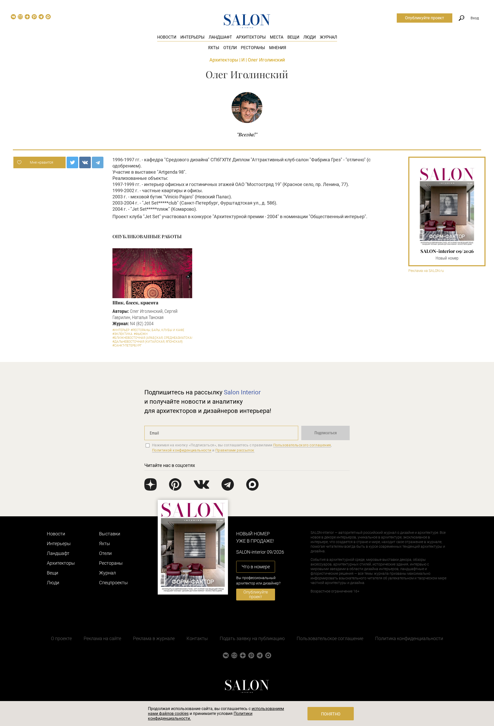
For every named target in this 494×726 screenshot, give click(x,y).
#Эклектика (122, 333)
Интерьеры (192, 37)
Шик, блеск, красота (135, 302)
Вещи (293, 37)
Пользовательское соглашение (330, 638)
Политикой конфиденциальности (181, 450)
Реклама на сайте (102, 638)
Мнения (277, 47)
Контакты (197, 638)
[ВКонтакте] (85, 162)
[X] (72, 162)
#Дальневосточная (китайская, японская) (147, 341)
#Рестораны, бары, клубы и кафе (157, 330)
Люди (309, 37)
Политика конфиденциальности (409, 638)
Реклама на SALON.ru (426, 271)
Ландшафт (220, 37)
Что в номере (256, 566)
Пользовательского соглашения (302, 445)
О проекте (61, 638)
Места (276, 37)
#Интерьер (120, 330)
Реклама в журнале (154, 638)
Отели (230, 47)
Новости (166, 37)
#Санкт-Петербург (127, 345)
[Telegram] (97, 162)
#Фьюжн (140, 333)
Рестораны (253, 47)
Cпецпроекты (113, 582)
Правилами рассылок (234, 450)
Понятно (330, 714)
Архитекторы (251, 37)
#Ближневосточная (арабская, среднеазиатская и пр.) (157, 337)
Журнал (328, 37)
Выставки (109, 533)
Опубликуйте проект (424, 17)
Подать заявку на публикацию (252, 638)
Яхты (213, 47)
